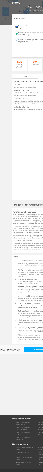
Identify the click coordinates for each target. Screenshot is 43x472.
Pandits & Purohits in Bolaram (23, 433)
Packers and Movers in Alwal (24, 458)
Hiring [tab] (25, 76)
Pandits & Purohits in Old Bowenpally (23, 428)
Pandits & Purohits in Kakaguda (23, 438)
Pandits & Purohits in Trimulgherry (23, 423)
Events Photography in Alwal (24, 463)
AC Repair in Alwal (22, 453)
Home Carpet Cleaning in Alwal (24, 449)
